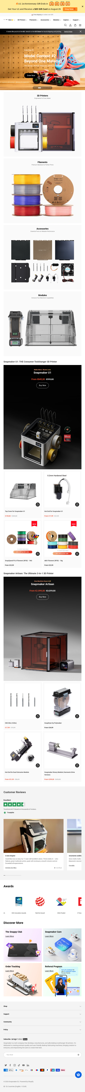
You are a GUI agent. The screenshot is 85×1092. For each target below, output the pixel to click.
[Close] (80, 32)
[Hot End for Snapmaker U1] (62, 489)
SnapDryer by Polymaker (53, 723)
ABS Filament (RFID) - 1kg (53, 560)
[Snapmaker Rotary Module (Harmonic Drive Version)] (62, 750)
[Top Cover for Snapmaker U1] (23, 489)
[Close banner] (82, 6)
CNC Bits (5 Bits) (11, 723)
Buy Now (31, 77)
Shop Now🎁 (70, 9)
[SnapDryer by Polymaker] (62, 701)
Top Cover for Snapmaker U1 (15, 511)
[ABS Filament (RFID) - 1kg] (62, 539)
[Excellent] (42, 806)
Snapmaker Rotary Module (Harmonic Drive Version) (59, 773)
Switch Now (68, 31)
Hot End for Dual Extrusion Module (17, 772)
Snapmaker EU (14, 1081)
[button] (75, 25)
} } (0, 60)
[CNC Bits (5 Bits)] (23, 701)
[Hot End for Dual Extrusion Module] (23, 750)
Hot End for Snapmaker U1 (53, 511)
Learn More (9, 936)
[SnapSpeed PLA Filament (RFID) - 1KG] (23, 539)
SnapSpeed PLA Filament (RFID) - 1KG (18, 560)
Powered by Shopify (26, 1081)
